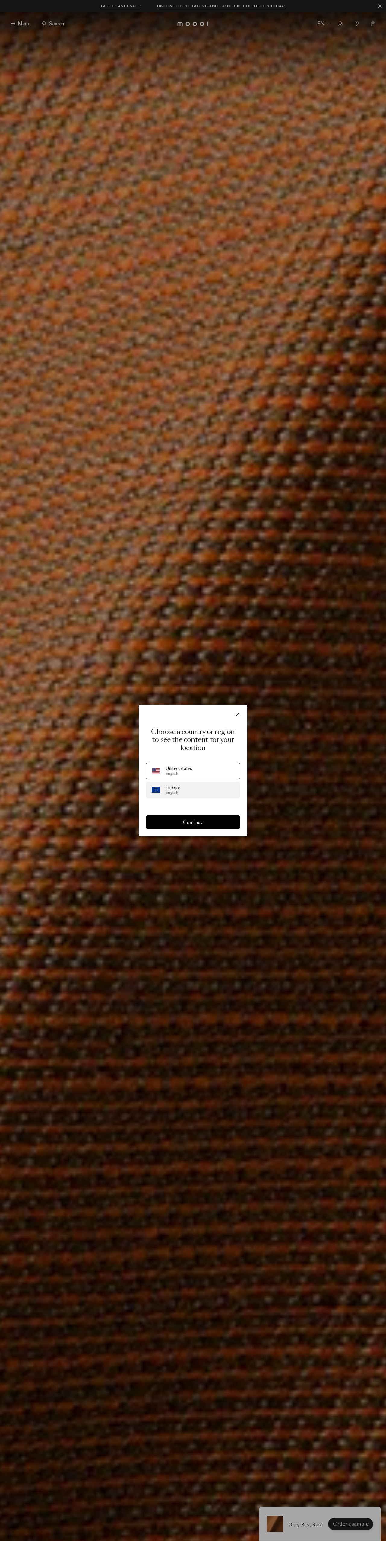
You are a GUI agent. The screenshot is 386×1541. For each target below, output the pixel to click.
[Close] (237, 714)
